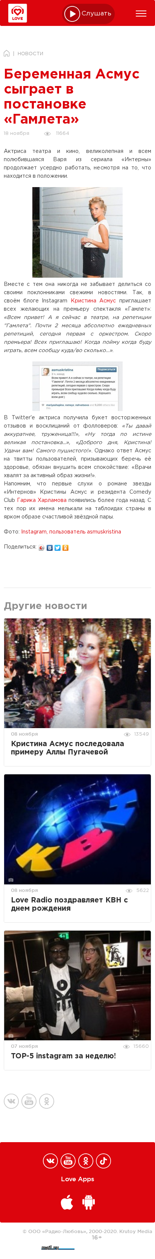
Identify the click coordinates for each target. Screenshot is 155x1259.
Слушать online (97, 14)
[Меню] (141, 14)
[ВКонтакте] (50, 546)
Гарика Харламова (42, 500)
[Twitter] (58, 546)
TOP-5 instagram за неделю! (63, 1056)
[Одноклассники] (66, 546)
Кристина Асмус (93, 301)
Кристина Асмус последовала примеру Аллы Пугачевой (67, 748)
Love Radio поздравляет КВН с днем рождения (69, 904)
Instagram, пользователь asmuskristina (71, 532)
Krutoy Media (135, 1231)
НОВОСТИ (30, 54)
